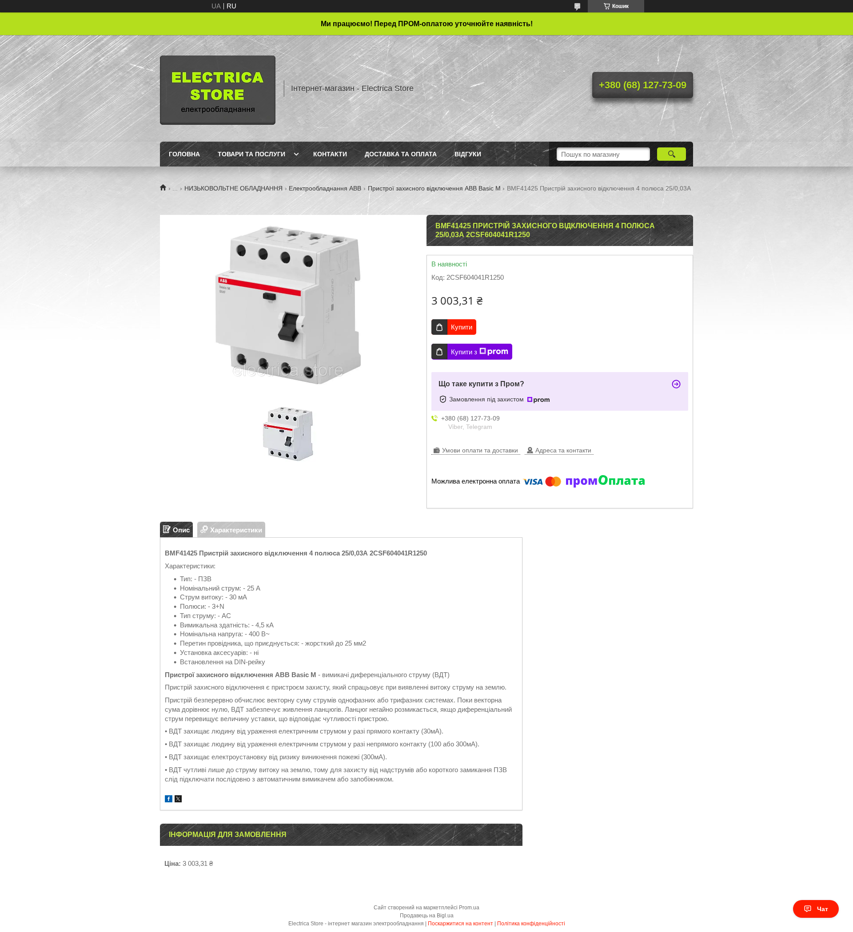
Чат (822, 908)
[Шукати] (671, 154)
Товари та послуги (251, 154)
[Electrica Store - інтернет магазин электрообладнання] (217, 88)
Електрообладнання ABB (325, 188)
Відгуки (467, 154)
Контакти (330, 154)
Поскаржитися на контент (460, 923)
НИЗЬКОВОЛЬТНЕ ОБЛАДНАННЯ (233, 188)
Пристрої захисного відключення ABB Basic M (434, 188)
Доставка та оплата (401, 154)
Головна (184, 154)
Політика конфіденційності (531, 923)
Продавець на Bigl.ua (427, 915)
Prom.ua (469, 907)
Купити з (464, 352)
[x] (178, 800)
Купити (461, 327)
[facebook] (168, 800)
